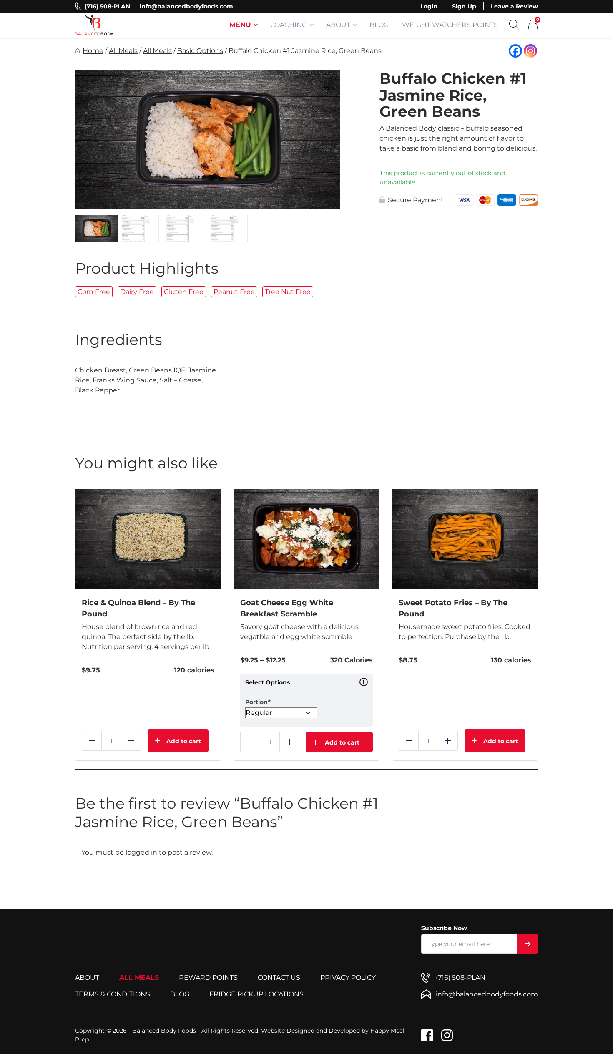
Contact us (279, 977)
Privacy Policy (348, 977)
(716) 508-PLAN (107, 6)
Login (428, 6)
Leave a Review (514, 6)
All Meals (123, 51)
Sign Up (464, 6)
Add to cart (342, 742)
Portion (257, 702)
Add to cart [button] (183, 741)
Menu (240, 25)
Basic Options (200, 51)
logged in (141, 852)
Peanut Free (234, 292)
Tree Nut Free (288, 292)
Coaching (288, 25)
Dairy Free (137, 292)
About (338, 25)
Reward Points (208, 977)
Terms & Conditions (112, 994)
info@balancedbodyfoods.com (186, 6)
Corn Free (94, 292)
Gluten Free (183, 292)
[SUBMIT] (527, 944)
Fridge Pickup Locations (256, 994)
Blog (379, 25)
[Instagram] (530, 51)
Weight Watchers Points (450, 25)
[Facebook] (515, 51)
